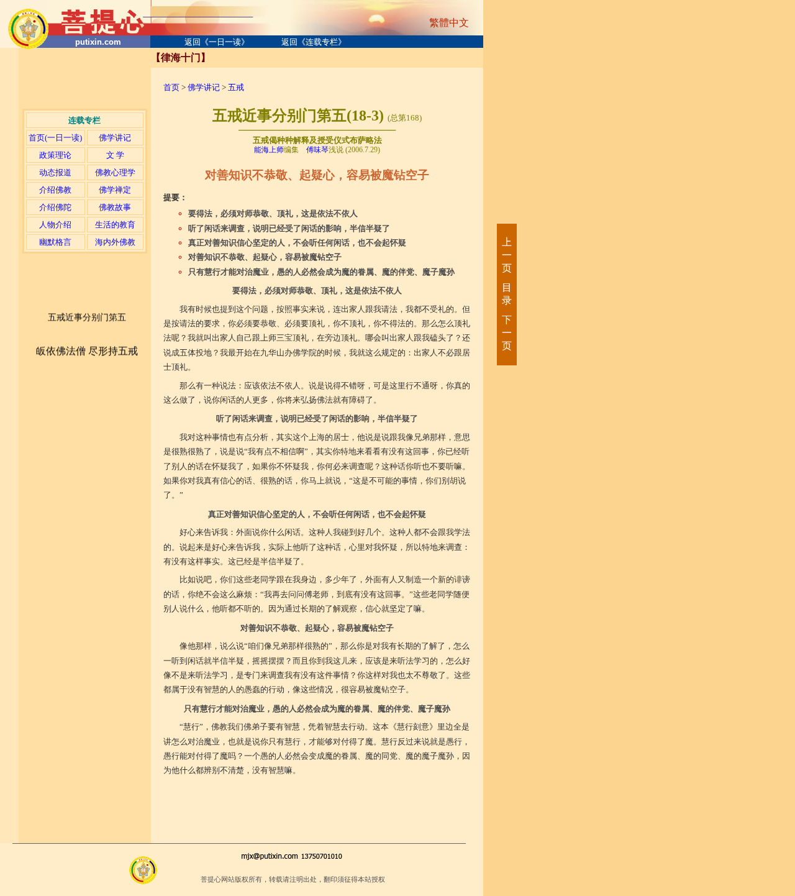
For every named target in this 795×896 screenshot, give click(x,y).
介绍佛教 (55, 189)
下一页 (506, 332)
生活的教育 (115, 224)
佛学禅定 (115, 189)
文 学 (115, 155)
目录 (506, 294)
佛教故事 (115, 207)
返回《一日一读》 (216, 42)
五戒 (236, 87)
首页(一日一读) (55, 137)
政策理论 (55, 155)
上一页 (506, 255)
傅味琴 (317, 149)
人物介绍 (55, 224)
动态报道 (55, 172)
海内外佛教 (115, 242)
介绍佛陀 (55, 207)
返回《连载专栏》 (313, 42)
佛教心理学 (115, 172)
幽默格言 (55, 242)
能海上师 (269, 149)
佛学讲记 (115, 137)
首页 (171, 87)
